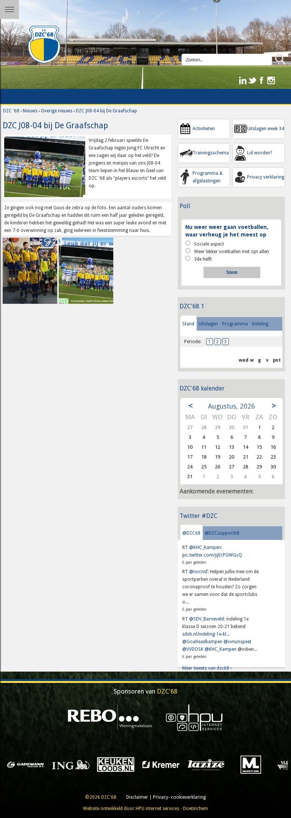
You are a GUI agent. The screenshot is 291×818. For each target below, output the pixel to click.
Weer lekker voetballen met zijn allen (231, 251)
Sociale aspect (209, 244)
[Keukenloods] (61, 764)
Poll (185, 206)
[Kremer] (106, 764)
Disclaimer (137, 797)
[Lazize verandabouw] (152, 764)
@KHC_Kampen (205, 547)
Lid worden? (259, 153)
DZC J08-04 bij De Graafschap (106, 111)
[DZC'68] (44, 45)
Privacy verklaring (265, 177)
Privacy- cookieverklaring (179, 797)
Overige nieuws (56, 111)
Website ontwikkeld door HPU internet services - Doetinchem (145, 808)
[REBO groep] (110, 717)
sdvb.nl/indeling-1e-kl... (206, 634)
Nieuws (30, 111)
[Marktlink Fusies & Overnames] (197, 764)
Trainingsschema (210, 153)
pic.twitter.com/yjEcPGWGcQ (212, 555)
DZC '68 (11, 111)
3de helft (203, 259)
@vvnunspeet (237, 641)
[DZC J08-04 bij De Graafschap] (44, 166)
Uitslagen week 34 (265, 128)
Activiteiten (203, 128)
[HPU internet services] (194, 717)
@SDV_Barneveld (206, 619)
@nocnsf (198, 571)
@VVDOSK (192, 649)
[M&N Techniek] (242, 764)
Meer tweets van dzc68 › (207, 668)
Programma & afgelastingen (207, 177)
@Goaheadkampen (202, 641)
